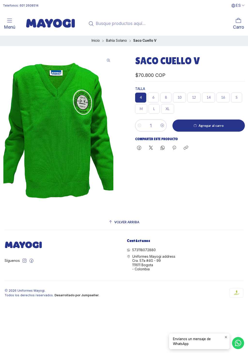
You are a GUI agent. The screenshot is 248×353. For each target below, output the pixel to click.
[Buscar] (91, 23)
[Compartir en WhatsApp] (163, 148)
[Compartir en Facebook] (139, 148)
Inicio (96, 40)
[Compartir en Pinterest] (174, 148)
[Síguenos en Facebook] (31, 260)
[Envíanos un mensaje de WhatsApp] (238, 343)
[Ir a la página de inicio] (50, 23)
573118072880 (144, 250)
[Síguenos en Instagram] (24, 260)
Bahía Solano (116, 40)
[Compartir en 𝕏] (151, 148)
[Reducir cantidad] (139, 125)
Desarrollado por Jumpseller (76, 295)
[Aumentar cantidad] (162, 125)
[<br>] (19, 23)
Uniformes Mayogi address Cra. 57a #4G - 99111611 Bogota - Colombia (153, 262)
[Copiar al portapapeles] (186, 148)
